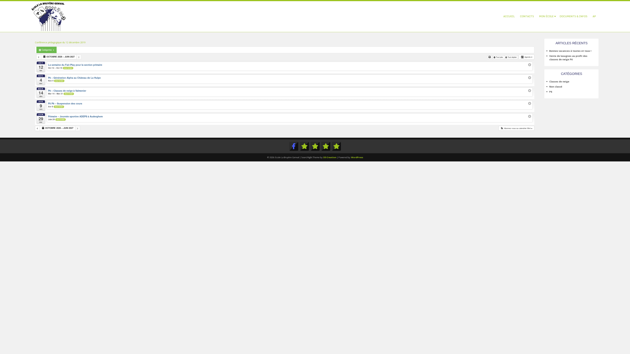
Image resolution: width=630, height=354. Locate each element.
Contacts (527, 16)
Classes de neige (559, 81)
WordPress (357, 157)
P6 (550, 91)
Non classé (555, 86)
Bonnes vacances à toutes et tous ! (570, 50)
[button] (516, 128)
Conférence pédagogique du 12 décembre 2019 (60, 42)
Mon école (546, 16)
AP (594, 16)
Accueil (509, 16)
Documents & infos (573, 16)
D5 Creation (329, 157)
